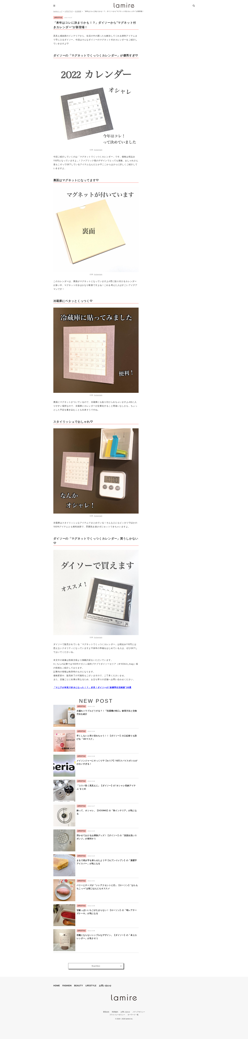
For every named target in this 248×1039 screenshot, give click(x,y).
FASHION (67, 985)
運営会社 (106, 1012)
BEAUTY (78, 985)
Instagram (98, 150)
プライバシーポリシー (117, 1015)
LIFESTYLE (69, 11)
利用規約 (115, 1012)
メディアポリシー (139, 1012)
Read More (96, 966)
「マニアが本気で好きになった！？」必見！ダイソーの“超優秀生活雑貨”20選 (92, 687)
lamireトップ (57, 11)
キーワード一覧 (133, 1015)
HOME (56, 985)
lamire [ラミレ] (124, 5)
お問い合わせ (105, 985)
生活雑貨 (78, 11)
